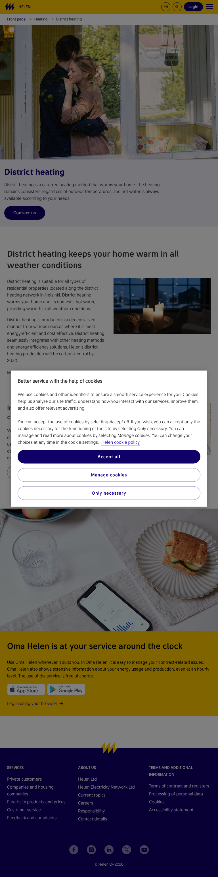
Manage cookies (109, 474)
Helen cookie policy (120, 442)
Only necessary (109, 492)
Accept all (109, 456)
